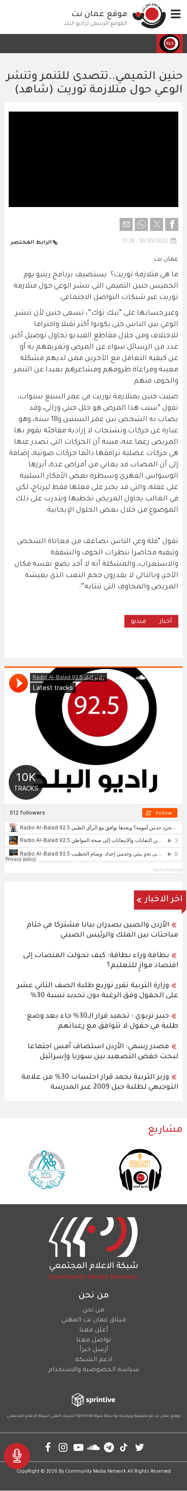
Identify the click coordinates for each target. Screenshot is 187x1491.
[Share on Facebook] (171, 224)
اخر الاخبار (164, 900)
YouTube (78, 1447)
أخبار (165, 621)
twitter (139, 1447)
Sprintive (85, 1416)
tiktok (124, 1447)
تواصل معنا (93, 1340)
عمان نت (166, 259)
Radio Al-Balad (168, 869)
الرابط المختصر (31, 243)
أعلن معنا (93, 1330)
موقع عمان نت (99, 14)
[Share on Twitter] (156, 224)
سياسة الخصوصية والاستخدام (93, 1370)
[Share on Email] (126, 224)
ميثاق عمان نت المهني (93, 1320)
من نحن (93, 1310)
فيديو (138, 621)
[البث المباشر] (17, 1456)
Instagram (63, 1447)
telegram (109, 1447)
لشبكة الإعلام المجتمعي (28, 1416)
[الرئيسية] (149, 15)
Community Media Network (95, 1471)
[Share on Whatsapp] (141, 224)
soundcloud (93, 1447)
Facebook (48, 1447)
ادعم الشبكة (93, 1360)
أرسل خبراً (94, 1350)
